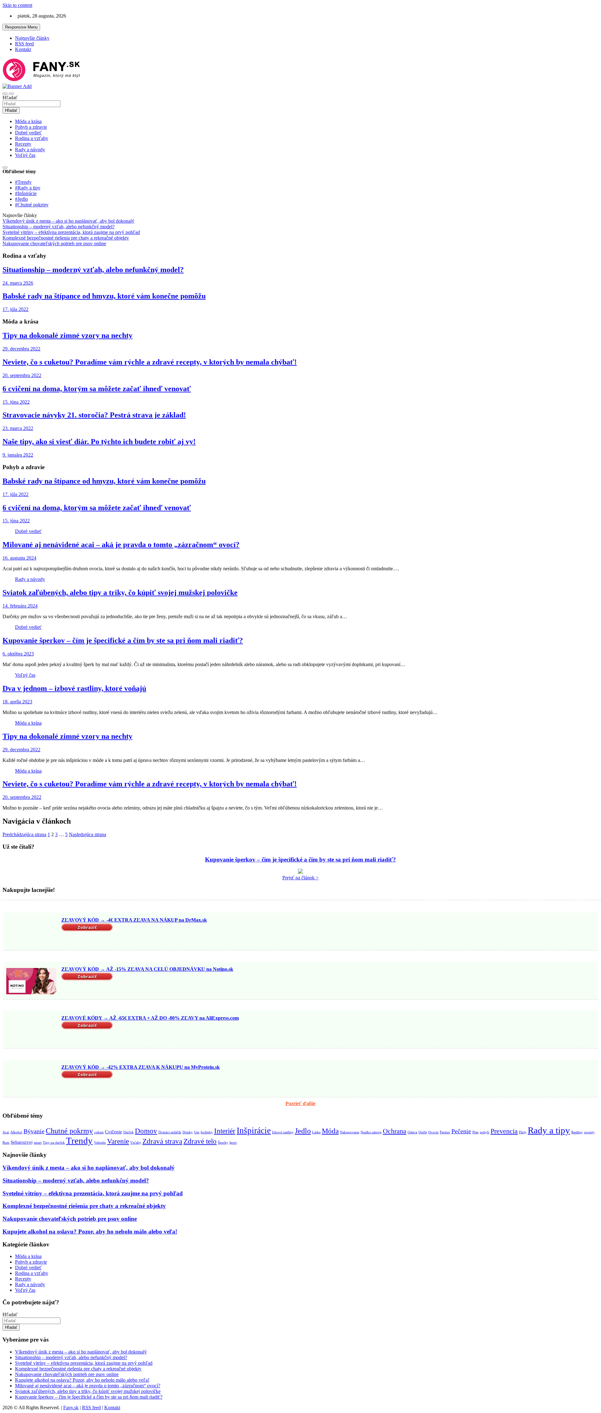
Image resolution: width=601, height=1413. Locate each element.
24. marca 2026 (18, 283)
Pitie (475, 1132)
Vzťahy (135, 1142)
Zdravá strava (162, 1141)
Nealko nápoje (371, 1132)
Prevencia (504, 1131)
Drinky (187, 1132)
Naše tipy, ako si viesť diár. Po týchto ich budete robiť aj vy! (99, 441)
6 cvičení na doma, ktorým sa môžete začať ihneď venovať (97, 389)
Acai (6, 1132)
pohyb (484, 1132)
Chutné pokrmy (69, 1130)
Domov (146, 1131)
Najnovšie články (32, 38)
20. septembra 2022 (22, 375)
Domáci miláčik (169, 1132)
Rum (6, 1142)
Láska (316, 1132)
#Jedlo (21, 199)
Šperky (223, 1142)
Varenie (118, 1141)
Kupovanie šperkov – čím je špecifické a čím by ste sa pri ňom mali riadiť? (123, 640)
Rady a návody (30, 149)
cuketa (99, 1132)
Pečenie (461, 1131)
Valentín (100, 1142)
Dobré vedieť (28, 132)
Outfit (423, 1132)
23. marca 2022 (18, 428)
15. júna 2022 (16, 402)
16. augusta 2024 (19, 558)
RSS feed (24, 43)
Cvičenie (113, 1131)
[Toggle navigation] (5, 94)
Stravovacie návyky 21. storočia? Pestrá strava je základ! (94, 415)
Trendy (79, 1141)
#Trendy (23, 182)
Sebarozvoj (22, 1142)
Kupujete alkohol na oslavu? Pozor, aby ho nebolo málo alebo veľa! (90, 1231)
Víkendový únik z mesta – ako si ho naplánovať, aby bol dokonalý (89, 1167)
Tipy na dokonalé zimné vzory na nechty (67, 335)
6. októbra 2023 (18, 653)
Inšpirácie (254, 1130)
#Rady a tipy (27, 187)
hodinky (207, 1132)
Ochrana (394, 1131)
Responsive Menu (21, 27)
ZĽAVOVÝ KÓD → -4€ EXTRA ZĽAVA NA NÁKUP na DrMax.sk (134, 920)
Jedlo (303, 1130)
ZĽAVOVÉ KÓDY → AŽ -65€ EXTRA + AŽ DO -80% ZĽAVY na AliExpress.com (150, 1018)
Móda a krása (28, 121)
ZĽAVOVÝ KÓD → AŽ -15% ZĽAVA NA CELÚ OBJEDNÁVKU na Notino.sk (147, 969)
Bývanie (33, 1131)
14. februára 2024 (20, 605)
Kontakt (23, 49)
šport (233, 1142)
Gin (196, 1132)
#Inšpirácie (26, 193)
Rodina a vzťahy (31, 138)
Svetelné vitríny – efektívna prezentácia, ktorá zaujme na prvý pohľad (93, 1193)
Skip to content (17, 5)
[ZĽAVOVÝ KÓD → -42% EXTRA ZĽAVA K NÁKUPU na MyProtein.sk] (31, 1079)
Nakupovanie (349, 1132)
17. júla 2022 (15, 309)
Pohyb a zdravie (31, 127)
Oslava (412, 1132)
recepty (589, 1132)
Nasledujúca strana (87, 834)
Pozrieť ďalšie (300, 1103)
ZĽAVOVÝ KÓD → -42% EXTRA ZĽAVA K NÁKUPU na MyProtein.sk (140, 1067)
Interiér (224, 1131)
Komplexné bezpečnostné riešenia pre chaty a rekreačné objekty (84, 1206)
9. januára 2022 (18, 455)
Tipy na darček (54, 1142)
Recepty (23, 144)
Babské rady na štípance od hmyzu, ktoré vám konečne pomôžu (104, 296)
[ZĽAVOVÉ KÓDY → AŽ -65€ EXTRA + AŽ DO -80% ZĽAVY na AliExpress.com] (31, 1030)
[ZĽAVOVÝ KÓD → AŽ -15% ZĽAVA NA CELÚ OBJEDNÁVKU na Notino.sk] (31, 981)
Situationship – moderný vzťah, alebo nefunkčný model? (93, 270)
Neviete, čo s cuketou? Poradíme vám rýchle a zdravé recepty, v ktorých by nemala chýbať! (150, 362)
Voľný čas (25, 155)
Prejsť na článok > (300, 877)
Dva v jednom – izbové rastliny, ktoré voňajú (74, 688)
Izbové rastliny (283, 1132)
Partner (445, 1132)
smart (38, 1142)
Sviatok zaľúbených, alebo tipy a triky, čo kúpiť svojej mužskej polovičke (120, 592)
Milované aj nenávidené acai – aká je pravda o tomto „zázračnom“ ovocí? (121, 545)
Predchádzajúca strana (24, 834)
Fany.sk (71, 1407)
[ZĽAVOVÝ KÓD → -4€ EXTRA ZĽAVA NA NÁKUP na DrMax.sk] (31, 932)
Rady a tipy (549, 1130)
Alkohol (16, 1132)
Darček (128, 1132)
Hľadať (10, 97)
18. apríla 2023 (17, 701)
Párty (523, 1132)
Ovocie (433, 1132)
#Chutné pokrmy (32, 204)
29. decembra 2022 (21, 348)
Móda (330, 1131)
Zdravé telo (200, 1141)
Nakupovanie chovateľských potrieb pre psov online (70, 1218)
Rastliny (577, 1132)
